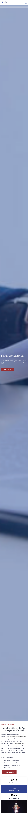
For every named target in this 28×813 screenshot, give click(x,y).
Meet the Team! (9, 772)
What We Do (7, 370)
